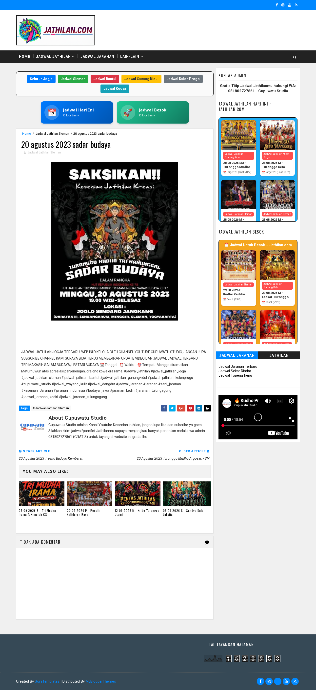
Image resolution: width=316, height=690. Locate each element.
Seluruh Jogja (41, 79)
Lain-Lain (129, 57)
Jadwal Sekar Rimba (234, 371)
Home (24, 57)
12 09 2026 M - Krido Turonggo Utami (137, 512)
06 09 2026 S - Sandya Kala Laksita (183, 512)
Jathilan (279, 355)
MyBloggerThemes (101, 681)
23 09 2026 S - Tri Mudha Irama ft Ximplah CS (37, 512)
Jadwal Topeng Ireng (235, 375)
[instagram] (283, 5)
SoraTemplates (47, 681)
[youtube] (289, 5)
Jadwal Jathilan (53, 57)
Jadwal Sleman (73, 79)
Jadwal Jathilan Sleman (52, 133)
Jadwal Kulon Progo (183, 79)
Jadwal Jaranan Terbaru (237, 366)
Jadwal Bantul (105, 79)
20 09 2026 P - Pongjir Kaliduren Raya (84, 512)
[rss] (296, 5)
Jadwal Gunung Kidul (141, 79)
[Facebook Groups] (277, 681)
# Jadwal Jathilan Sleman (51, 408)
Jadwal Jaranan (97, 57)
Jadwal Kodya (114, 88)
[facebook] (277, 5)
